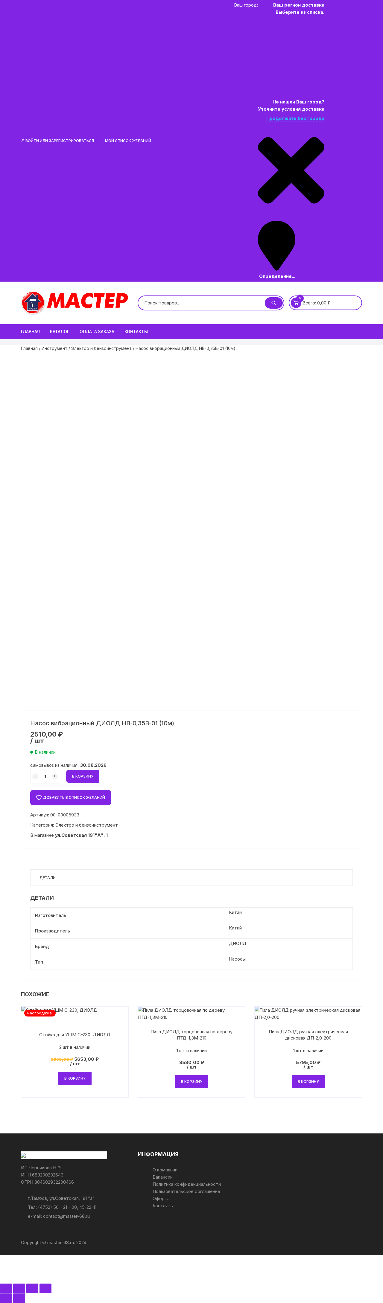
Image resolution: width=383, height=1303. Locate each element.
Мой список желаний (127, 140)
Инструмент (54, 348)
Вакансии (163, 1177)
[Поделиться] (32, 1288)
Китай (235, 912)
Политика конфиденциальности (187, 1184)
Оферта (161, 1198)
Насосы (237, 959)
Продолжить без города (295, 118)
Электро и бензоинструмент (101, 348)
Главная (30, 331)
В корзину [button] (75, 1078)
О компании (165, 1170)
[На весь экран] (19, 1288)
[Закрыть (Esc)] (45, 1288)
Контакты (136, 331)
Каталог (59, 331)
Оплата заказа (97, 331)
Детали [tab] (47, 877)
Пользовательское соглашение (186, 1191)
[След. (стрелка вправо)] (19, 1298)
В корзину (82, 776)
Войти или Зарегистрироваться (59, 140)
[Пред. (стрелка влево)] (6, 1298)
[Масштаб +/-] (6, 1288)
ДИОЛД (238, 943)
